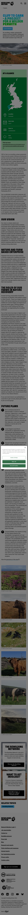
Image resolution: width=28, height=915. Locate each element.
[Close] (25, 447)
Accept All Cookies (14, 465)
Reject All (14, 461)
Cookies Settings (14, 457)
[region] (14, 457)
